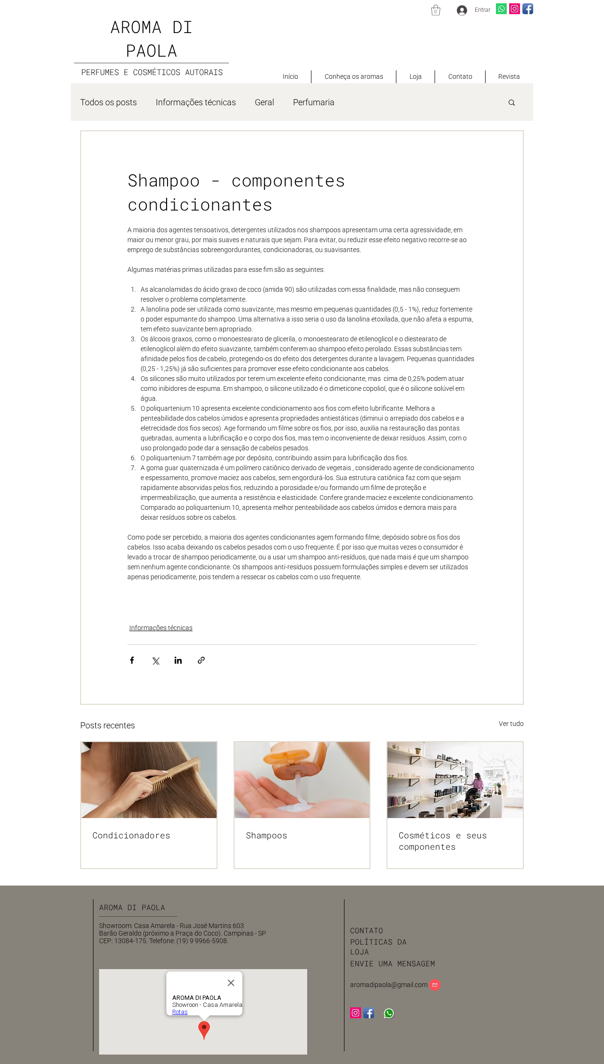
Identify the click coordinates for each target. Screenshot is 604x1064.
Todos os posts (108, 102)
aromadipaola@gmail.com (389, 984)
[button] (435, 10)
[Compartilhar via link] (201, 660)
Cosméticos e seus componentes (443, 840)
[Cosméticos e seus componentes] (455, 780)
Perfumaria (314, 102)
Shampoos (266, 835)
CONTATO (366, 930)
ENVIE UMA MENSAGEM (392, 963)
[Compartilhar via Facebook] (131, 660)
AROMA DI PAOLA (134, 907)
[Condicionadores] (149, 780)
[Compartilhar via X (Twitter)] (155, 660)
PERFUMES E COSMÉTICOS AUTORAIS (152, 72)
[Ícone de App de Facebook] (527, 8)
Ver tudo (511, 723)
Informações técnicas (196, 102)
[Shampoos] (302, 780)
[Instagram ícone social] (514, 8)
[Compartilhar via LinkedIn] (178, 660)
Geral (264, 102)
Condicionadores (131, 835)
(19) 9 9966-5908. (202, 941)
